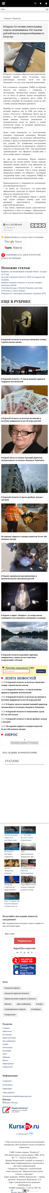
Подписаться (24, 941)
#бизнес (8, 1004)
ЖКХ (5, 1054)
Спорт (5, 1044)
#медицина (36, 1009)
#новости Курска (12, 988)
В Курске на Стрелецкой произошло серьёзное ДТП (23, 293)
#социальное (10, 1014)
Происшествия (9, 1038)
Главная (7, 18)
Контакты (8, 1085)
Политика (7, 1034)
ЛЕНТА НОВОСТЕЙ (20, 678)
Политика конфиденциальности (17, 1096)
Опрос (11, 734)
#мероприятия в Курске (15, 1009)
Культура (7, 1050)
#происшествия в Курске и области (20, 998)
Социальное (8, 1067)
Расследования (9, 1041)
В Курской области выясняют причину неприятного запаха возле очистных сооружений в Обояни (19, 657)
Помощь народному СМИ (19, 667)
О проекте (7, 1081)
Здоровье (6, 1057)
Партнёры (7, 1088)
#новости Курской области (17, 993)
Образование (8, 1063)
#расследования (24, 1004)
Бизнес (5, 1060)
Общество (16, 18)
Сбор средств (8, 1092)
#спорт (39, 1004)
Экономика (7, 1047)
